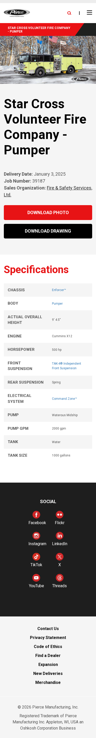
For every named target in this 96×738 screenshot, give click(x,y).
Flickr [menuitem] (60, 522)
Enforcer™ (59, 290)
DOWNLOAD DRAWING (48, 231)
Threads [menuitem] (59, 585)
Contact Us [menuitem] (48, 628)
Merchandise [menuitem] (48, 682)
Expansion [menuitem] (48, 664)
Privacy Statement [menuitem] (48, 637)
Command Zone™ (64, 399)
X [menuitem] (59, 564)
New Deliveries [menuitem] (48, 673)
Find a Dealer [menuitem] (48, 655)
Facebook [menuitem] (37, 522)
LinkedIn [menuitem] (59, 543)
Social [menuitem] (48, 501)
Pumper (57, 303)
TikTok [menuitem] (36, 564)
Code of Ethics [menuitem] (48, 646)
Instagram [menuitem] (37, 543)
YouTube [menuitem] (36, 585)
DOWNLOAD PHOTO (48, 212)
